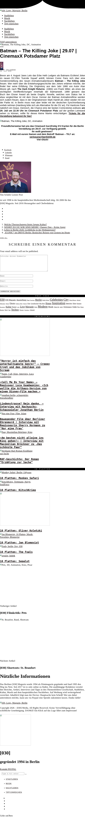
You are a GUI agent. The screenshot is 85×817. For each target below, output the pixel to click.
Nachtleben (9, 21)
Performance (68, 307)
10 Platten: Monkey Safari (19, 478)
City (66, 299)
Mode (35, 307)
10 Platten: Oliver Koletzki (21, 530)
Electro (12, 303)
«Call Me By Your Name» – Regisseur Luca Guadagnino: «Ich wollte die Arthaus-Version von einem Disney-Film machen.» (24, 387)
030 (2, 299)
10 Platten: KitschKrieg (18, 490)
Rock (6, 310)
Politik (74, 307)
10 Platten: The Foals (16, 551)
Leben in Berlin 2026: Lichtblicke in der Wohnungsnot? (30, 229)
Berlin (38, 299)
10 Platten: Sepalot (15, 561)
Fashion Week (19, 303)
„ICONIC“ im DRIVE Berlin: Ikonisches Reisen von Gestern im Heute (37, 232)
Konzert (79, 303)
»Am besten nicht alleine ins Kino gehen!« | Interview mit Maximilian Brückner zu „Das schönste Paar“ (22, 442)
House (48, 303)
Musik (7, 18)
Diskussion (2, 303)
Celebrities (56, 299)
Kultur (9, 307)
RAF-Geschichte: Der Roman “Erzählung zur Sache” (19, 461)
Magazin (29, 306)
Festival (25, 303)
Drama (7, 303)
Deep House (72, 300)
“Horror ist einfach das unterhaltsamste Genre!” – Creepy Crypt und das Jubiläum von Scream (25, 365)
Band (28, 300)
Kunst (14, 307)
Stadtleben (9, 15)
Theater (21, 310)
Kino (2, 46)
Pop (78, 307)
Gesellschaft (35, 303)
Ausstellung (21, 300)
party (61, 307)
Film (28, 303)
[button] (26, 774)
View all (3, 238)
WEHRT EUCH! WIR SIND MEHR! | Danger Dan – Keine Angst (34, 227)
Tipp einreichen (11, 23)
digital (78, 300)
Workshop (26, 310)
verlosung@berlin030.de (42, 137)
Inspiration (58, 303)
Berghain (32, 300)
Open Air (56, 307)
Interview (69, 303)
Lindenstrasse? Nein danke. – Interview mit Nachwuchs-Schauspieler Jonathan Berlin (22, 406)
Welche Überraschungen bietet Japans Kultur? (25, 224)
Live (22, 306)
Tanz (9, 310)
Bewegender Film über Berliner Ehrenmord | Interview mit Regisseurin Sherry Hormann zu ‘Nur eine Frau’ (22, 423)
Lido (18, 307)
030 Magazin (10, 300)
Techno (15, 309)
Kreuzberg (2, 307)
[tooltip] (7, 150)
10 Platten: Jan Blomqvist (19, 542)
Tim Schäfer (11, 69)
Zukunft (32, 310)
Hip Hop (42, 303)
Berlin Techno (45, 300)
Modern (43, 306)
